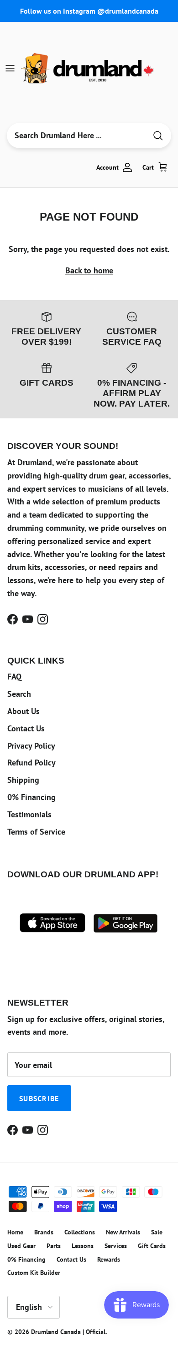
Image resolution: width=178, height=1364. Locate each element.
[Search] (158, 135)
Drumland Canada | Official (68, 1332)
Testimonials (29, 814)
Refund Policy (31, 762)
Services (116, 1246)
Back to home (89, 270)
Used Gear (21, 1246)
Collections (79, 1232)
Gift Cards (152, 1246)
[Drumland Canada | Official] (88, 68)
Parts (54, 1246)
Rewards (108, 1259)
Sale (156, 1232)
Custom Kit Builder (33, 1272)
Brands (43, 1232)
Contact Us (26, 728)
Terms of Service (36, 831)
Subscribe (39, 1098)
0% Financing (31, 797)
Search (19, 694)
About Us (23, 711)
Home (15, 1232)
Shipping (23, 780)
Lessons (83, 1246)
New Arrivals (123, 1232)
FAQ (14, 676)
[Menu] (10, 68)
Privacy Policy (31, 745)
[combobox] (77, 135)
